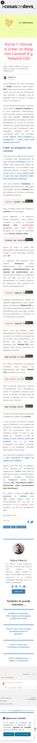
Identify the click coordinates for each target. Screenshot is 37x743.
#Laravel (7, 527)
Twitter (18, 471)
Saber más (18, 591)
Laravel (6, 98)
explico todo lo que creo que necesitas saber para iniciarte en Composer (18, 176)
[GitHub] (20, 586)
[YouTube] (24, 586)
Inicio (5, 66)
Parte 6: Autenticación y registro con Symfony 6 (18, 659)
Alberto (12, 77)
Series (11, 66)
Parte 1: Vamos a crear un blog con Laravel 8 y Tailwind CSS (16, 68)
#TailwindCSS (21, 527)
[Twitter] (12, 586)
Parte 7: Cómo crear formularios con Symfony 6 (18, 646)
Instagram (13, 480)
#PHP (13, 527)
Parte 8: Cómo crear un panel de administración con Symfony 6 (18, 631)
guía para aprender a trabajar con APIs (18, 496)
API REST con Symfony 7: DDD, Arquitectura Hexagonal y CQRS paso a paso (18, 615)
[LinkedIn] (16, 586)
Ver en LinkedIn (22, 734)
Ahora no (9, 734)
